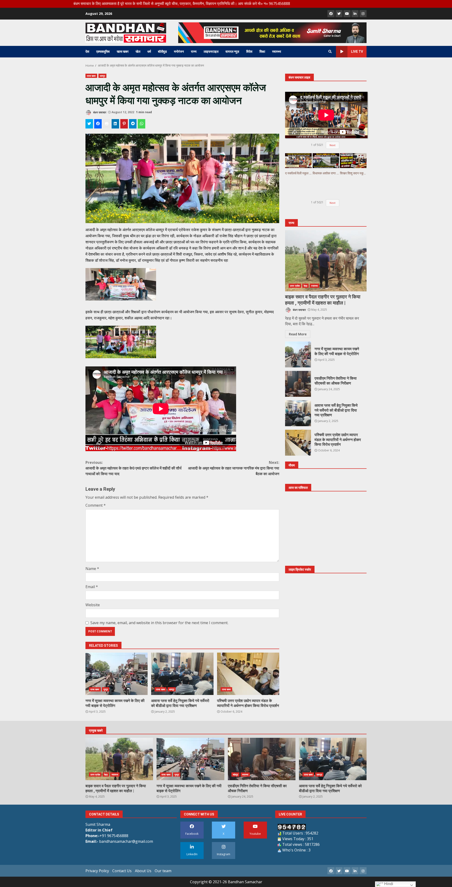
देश (87, 51)
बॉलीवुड (162, 51)
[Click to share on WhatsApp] (141, 123)
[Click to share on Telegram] (133, 123)
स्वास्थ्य (276, 51)
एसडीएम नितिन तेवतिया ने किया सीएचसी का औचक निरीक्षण (298, 384)
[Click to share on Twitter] (89, 123)
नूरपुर (105, 689)
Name (92, 568)
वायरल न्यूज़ (232, 51)
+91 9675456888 (114, 835)
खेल (138, 51)
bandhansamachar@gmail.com (126, 841)
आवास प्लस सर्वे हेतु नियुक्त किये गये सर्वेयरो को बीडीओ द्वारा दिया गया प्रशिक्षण (182, 674)
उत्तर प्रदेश (295, 285)
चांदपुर (235, 774)
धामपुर (102, 75)
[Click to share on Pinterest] (124, 123)
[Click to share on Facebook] (98, 123)
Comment (95, 505)
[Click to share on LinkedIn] (115, 123)
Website (92, 604)
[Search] (330, 51)
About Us (143, 870)
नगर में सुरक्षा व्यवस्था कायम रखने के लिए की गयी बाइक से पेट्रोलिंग (116, 674)
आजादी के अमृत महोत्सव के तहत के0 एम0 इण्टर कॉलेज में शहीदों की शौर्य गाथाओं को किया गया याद (133, 468)
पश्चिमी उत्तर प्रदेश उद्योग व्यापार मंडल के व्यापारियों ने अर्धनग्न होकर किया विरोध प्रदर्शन (248, 674)
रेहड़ (305, 285)
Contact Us (122, 870)
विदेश (249, 51)
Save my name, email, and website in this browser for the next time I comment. (159, 622)
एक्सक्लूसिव (103, 51)
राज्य (194, 51)
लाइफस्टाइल (211, 51)
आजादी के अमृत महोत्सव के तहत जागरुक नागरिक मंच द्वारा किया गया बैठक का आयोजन (233, 468)
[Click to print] (106, 123)
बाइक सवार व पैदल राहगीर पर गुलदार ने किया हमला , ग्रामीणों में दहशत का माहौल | (326, 260)
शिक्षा (262, 51)
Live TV (357, 51)
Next (332, 145)
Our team (163, 870)
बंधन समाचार (99, 112)
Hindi (388, 884)
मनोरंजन (179, 51)
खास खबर (123, 51)
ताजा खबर (91, 75)
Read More (298, 334)
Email (91, 586)
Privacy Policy (97, 870)
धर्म (149, 51)
